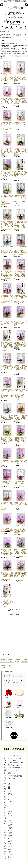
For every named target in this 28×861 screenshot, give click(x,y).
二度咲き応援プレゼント (17, 661)
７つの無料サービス (3, 660)
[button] (1, 4)
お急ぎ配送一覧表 (3, 666)
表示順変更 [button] (16, 56)
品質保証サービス (10, 660)
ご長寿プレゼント (10, 666)
